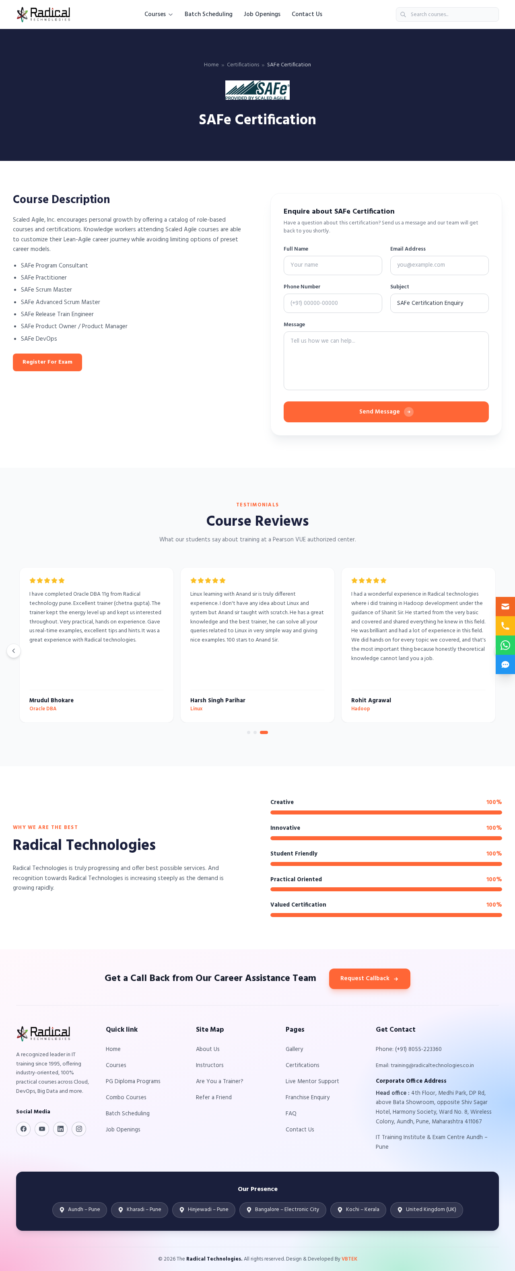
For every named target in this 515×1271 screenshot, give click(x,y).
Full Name (296, 249)
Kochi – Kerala (362, 1209)
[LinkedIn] (60, 1129)
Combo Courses (126, 1097)
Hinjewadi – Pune (208, 1209)
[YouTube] (42, 1129)
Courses (155, 14)
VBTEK (349, 1259)
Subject (399, 287)
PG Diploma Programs (133, 1081)
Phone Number (302, 287)
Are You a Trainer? (219, 1081)
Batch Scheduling (209, 14)
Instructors (210, 1065)
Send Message (379, 412)
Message (294, 325)
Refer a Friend (214, 1097)
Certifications (243, 65)
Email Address (408, 249)
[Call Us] (505, 626)
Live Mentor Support (312, 1081)
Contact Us (307, 14)
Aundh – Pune (84, 1209)
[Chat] (505, 664)
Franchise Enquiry (308, 1097)
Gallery (294, 1049)
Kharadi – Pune (144, 1209)
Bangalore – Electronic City (287, 1209)
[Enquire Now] (505, 606)
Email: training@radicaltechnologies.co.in (425, 1065)
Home (211, 65)
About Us (208, 1049)
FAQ (291, 1114)
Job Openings (262, 14)
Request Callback (364, 978)
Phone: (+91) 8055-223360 (409, 1049)
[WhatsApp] (505, 645)
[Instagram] (79, 1129)
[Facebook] (23, 1129)
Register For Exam (47, 362)
